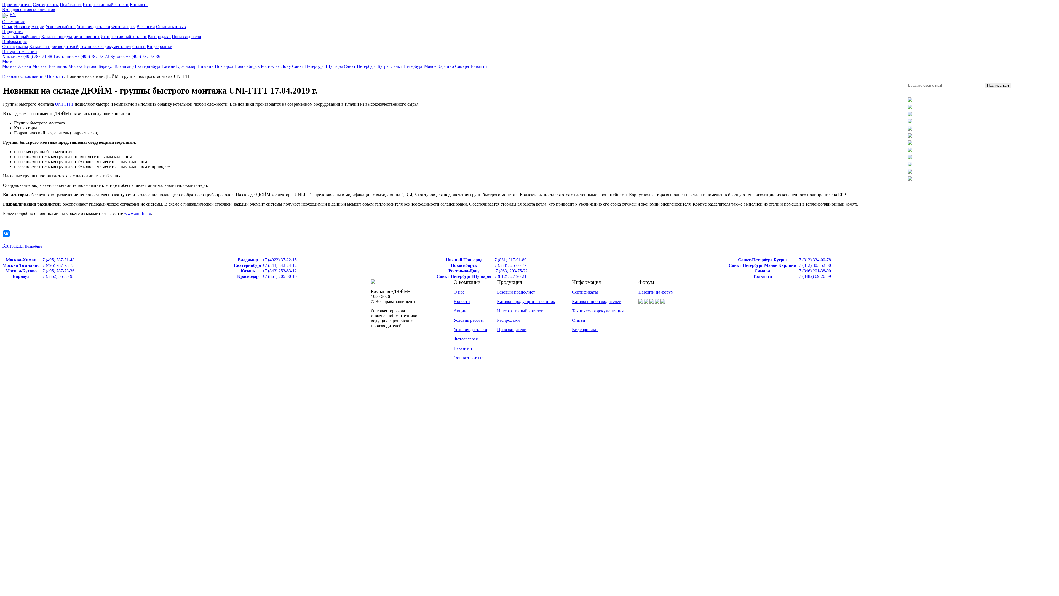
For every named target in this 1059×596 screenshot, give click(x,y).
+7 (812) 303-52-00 (813, 265)
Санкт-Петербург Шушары (464, 276)
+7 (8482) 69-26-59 (813, 276)
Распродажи (508, 320)
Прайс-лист (71, 4)
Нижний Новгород (464, 259)
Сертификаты (46, 4)
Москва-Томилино (20, 265)
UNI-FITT (64, 104)
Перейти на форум (655, 292)
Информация (14, 41)
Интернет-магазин (19, 51)
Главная (9, 76)
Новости (55, 76)
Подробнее (33, 246)
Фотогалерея (466, 339)
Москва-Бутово (21, 270)
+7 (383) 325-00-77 (509, 265)
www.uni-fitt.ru (137, 213)
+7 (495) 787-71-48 (27, 56)
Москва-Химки (21, 259)
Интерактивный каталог (106, 4)
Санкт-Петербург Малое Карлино (762, 265)
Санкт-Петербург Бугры (762, 259)
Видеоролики (585, 329)
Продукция (12, 31)
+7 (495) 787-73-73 (81, 56)
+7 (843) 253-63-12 (279, 270)
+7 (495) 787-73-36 (135, 56)
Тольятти (762, 276)
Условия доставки (470, 329)
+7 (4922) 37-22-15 (279, 259)
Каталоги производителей (596, 301)
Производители (17, 4)
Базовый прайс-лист (516, 292)
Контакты (139, 4)
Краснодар (248, 276)
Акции (460, 310)
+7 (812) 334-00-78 (813, 259)
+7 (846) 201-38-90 (813, 270)
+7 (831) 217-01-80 (509, 259)
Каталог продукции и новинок (526, 301)
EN (13, 14)
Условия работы (469, 320)
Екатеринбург (248, 265)
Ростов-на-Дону (464, 270)
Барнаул (21, 276)
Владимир (248, 259)
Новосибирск (464, 265)
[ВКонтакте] (6, 233)
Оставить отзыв (468, 357)
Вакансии (463, 348)
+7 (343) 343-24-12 (279, 265)
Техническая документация (598, 310)
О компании (13, 21)
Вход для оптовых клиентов (28, 9)
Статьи (578, 320)
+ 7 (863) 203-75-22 (510, 270)
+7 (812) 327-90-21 (509, 276)
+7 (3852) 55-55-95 (57, 276)
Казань (248, 270)
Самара (762, 270)
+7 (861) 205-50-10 (279, 276)
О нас (459, 292)
